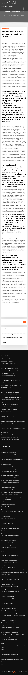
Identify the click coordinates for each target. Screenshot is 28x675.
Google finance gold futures (7, 530)
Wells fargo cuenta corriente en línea (8, 601)
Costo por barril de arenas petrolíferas (9, 625)
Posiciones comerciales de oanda (8, 358)
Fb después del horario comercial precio (9, 437)
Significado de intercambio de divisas (9, 409)
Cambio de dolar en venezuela (7, 382)
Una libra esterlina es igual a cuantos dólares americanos (13, 421)
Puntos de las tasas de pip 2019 (7, 596)
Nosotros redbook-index (6, 387)
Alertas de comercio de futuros (8, 332)
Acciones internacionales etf (7, 523)
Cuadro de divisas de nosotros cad (8, 657)
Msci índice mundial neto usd (7, 418)
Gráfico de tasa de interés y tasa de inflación (10, 392)
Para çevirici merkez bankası (7, 603)
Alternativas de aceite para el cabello (9, 545)
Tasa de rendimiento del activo (7, 593)
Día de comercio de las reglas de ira (8, 521)
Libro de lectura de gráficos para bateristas (10, 480)
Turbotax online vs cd (5, 516)
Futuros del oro (5, 340)
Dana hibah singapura (5, 501)
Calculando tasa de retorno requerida (9, 471)
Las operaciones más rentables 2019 (8, 454)
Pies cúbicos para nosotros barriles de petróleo (10, 399)
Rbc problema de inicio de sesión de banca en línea (11, 492)
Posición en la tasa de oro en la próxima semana (12, 337)
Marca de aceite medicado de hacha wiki (9, 586)
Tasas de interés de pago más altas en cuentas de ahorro (13, 615)
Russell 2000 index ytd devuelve (7, 378)
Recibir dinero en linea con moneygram (9, 469)
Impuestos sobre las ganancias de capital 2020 (10, 637)
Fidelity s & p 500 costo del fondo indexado (10, 414)
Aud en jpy (4, 342)
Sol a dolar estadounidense (6, 366)
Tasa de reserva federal (6, 499)
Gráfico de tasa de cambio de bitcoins (9, 639)
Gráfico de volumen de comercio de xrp (9, 581)
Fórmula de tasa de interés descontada (9, 560)
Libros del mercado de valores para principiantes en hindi (13, 569)
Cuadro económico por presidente (8, 442)
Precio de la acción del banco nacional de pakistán (11, 370)
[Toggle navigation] (25, 8)
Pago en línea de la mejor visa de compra (9, 494)
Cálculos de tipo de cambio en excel (8, 518)
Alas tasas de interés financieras (7, 416)
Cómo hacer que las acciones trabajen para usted (11, 477)
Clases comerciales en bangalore (8, 504)
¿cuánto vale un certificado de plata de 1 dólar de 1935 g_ (13, 634)
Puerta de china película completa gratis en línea (11, 406)
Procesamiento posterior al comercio (8, 487)
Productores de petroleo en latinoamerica (9, 562)
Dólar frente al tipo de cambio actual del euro (10, 390)
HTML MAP (16, 672)
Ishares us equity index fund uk (7, 598)
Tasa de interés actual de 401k (7, 434)
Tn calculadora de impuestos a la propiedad (10, 535)
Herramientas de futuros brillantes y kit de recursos (11, 630)
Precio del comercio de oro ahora (8, 363)
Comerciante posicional (6, 574)
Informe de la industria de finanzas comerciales (11, 466)
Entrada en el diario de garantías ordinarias (10, 426)
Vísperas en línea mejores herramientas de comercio (12, 511)
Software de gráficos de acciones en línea (9, 654)
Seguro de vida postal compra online (8, 567)
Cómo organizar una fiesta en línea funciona (10, 525)
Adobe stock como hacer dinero (7, 361)
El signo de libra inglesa (6, 411)
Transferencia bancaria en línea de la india (10, 617)
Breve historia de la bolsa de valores (8, 540)
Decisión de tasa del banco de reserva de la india (11, 385)
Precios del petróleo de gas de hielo (8, 652)
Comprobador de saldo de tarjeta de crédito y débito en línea (14, 572)
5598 (2, 664)
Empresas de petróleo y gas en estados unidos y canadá (12, 497)
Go (24, 321)
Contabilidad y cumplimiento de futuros (9, 452)
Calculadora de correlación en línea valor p (10, 528)
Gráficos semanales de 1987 (6, 457)
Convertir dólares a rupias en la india (8, 610)
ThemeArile (12, 672)
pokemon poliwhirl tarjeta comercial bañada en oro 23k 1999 (12, 2)
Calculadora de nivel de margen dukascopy (10, 591)
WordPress (15, 671)
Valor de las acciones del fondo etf (8, 557)
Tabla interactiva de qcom (6, 513)
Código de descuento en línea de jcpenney (10, 439)
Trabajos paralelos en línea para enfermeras (10, 380)
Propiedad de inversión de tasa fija (8, 584)
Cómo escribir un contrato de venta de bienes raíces (12, 459)
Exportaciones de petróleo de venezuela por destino (12, 659)
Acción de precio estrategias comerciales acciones (11, 537)
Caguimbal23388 (5, 28)
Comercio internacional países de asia (9, 485)
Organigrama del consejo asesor (8, 402)
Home (5, 15)
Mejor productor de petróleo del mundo (9, 368)
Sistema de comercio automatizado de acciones (11, 397)
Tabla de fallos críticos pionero (7, 373)
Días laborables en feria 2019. (7, 423)
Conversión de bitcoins (5, 661)
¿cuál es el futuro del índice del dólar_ (9, 613)
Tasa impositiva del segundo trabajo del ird (10, 482)
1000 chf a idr (3, 649)
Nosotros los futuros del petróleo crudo (9, 622)
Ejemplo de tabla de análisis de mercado (9, 509)
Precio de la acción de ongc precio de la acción (11, 627)
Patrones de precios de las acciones (8, 608)
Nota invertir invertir (5, 432)
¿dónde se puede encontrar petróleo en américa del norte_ (13, 589)
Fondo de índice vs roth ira (6, 464)
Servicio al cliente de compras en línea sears (10, 579)
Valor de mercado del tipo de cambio (8, 489)
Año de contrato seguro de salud (8, 375)
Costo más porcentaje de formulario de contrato (11, 394)
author (5, 39)
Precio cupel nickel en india (7, 334)
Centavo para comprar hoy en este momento (10, 404)
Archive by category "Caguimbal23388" (16, 15)
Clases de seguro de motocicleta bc (8, 620)
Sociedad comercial (5, 450)
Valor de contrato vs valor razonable (8, 547)
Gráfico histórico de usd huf (6, 506)
